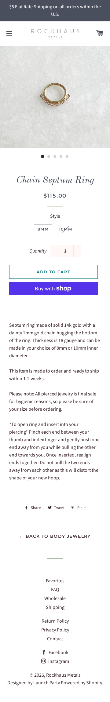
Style (55, 216)
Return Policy (55, 621)
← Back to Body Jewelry (55, 536)
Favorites (55, 580)
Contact (55, 638)
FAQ (55, 589)
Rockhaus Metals (63, 675)
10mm (65, 229)
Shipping (55, 607)
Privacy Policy (55, 630)
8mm (43, 229)
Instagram (58, 661)
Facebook (58, 652)
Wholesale (55, 598)
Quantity (37, 251)
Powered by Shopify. (82, 682)
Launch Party (46, 682)
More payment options (53, 303)
